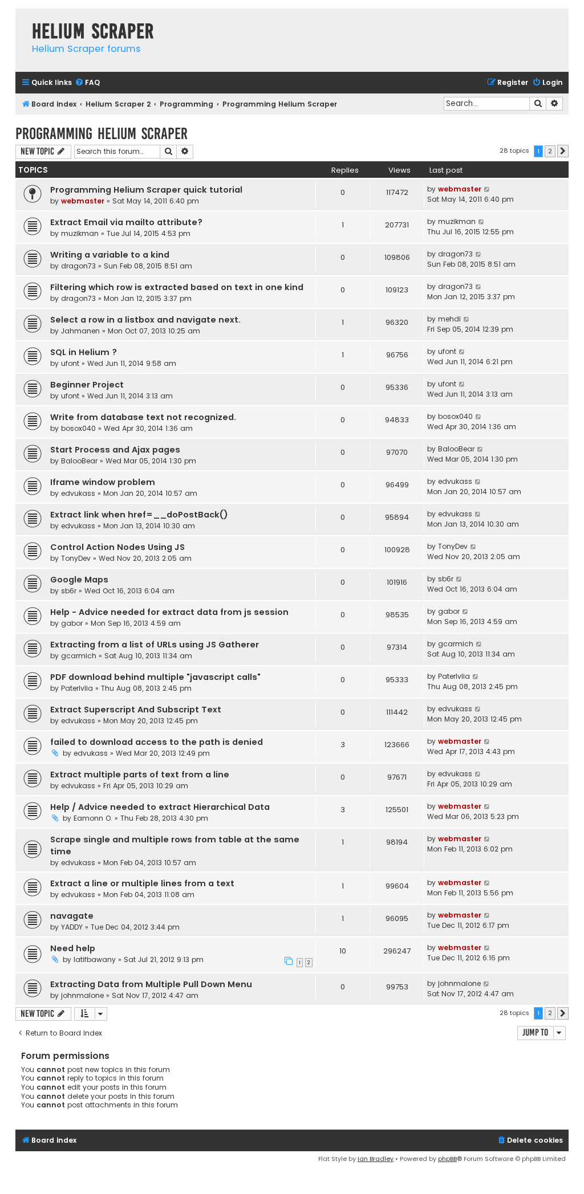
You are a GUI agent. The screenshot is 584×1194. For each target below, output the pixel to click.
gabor (72, 623)
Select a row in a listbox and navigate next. (145, 319)
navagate (72, 916)
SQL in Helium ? (83, 352)
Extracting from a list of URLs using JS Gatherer (154, 644)
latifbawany (95, 959)
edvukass (78, 493)
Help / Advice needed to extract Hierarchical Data (160, 807)
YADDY (72, 927)
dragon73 (78, 266)
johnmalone (82, 995)
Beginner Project (87, 384)
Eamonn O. (93, 818)
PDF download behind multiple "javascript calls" (155, 677)
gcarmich (78, 656)
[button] (563, 151)
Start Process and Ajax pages (115, 449)
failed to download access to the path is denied (156, 742)
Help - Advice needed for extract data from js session (169, 612)
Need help (72, 948)
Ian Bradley (376, 1158)
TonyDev (76, 558)
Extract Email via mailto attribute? (126, 222)
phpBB (447, 1158)
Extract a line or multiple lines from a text (142, 883)
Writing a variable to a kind (109, 254)
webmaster (82, 201)
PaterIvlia (77, 688)
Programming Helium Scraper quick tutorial (146, 189)
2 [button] (550, 151)
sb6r (68, 591)
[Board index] (20, 19)
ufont (70, 363)
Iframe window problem (102, 482)
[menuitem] (87, 83)
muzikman (80, 233)
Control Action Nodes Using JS (117, 547)
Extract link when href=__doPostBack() (139, 514)
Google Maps (79, 579)
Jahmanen (80, 331)
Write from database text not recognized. (143, 417)
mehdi (449, 319)
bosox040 (78, 428)
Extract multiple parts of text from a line (139, 774)
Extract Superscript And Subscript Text (135, 709)
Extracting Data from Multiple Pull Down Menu (151, 984)
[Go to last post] (487, 189)
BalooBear (79, 461)
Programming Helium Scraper (101, 133)
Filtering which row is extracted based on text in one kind (176, 287)
